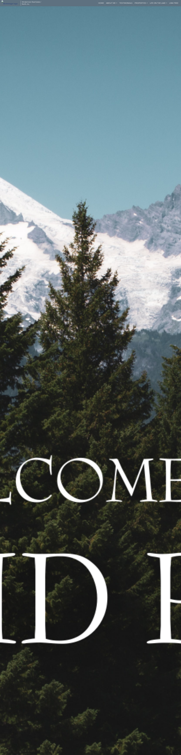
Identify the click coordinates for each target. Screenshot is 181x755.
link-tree (173, 3)
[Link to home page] (11, 3)
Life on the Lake (159, 4)
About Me (112, 4)
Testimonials (125, 3)
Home (101, 3)
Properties (141, 4)
